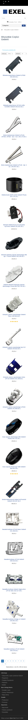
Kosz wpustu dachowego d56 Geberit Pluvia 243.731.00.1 (14, 437)
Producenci (5, 700)
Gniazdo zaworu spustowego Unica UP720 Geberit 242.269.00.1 (14, 377)
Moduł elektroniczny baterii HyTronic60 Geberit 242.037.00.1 (14, 500)
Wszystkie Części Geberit (11, 29)
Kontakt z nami (6, 690)
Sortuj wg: (4, 53)
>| (5, 664)
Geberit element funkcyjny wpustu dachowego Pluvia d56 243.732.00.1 (14, 285)
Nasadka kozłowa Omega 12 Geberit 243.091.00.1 (14, 619)
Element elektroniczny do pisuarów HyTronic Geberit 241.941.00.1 (14, 225)
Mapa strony (5, 694)
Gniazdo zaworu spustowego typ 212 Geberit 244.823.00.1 (14, 348)
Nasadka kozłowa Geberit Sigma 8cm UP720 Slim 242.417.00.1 (14, 590)
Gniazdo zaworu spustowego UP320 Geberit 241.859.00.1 (14, 407)
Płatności (4, 682)
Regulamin (5, 678)
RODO (4, 685)
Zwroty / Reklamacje (7, 692)
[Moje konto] (6, 1)
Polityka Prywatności (8, 680)
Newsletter (5, 712)
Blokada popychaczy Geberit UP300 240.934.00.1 (14, 76)
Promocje (4, 702)
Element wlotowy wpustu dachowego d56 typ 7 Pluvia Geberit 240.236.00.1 (14, 255)
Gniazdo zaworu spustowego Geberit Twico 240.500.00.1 (14, 315)
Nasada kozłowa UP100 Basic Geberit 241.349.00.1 (14, 530)
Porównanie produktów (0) (8, 50)
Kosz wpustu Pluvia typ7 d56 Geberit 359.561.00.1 (14, 467)
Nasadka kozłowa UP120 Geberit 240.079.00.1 (14, 649)
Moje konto (5, 707)
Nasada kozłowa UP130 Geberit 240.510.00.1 (14, 560)
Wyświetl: (18, 53)
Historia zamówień (7, 710)
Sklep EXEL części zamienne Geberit (12, 675)
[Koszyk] (8, 1)
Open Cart (12, 718)
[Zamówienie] (3, 3)
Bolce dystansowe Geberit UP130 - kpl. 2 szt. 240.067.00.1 (14, 165)
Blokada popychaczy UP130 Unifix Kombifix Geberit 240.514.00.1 (14, 106)
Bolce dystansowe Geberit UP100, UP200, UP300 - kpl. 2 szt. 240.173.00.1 (14, 135)
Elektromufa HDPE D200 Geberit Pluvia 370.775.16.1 (14, 195)
